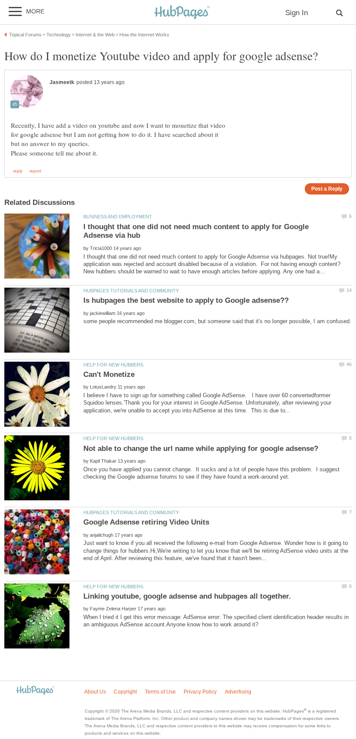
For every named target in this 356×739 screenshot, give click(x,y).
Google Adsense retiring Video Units (146, 522)
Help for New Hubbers (113, 364)
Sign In (296, 13)
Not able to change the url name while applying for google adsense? (200, 448)
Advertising (238, 692)
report (35, 171)
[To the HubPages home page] (35, 690)
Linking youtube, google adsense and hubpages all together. (187, 596)
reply (18, 171)
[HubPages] (182, 12)
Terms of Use (160, 692)
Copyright (125, 692)
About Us (95, 692)
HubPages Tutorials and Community (131, 290)
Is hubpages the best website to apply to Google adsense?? (186, 300)
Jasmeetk (61, 82)
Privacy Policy (200, 692)
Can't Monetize (109, 374)
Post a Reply (327, 188)
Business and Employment (117, 216)
